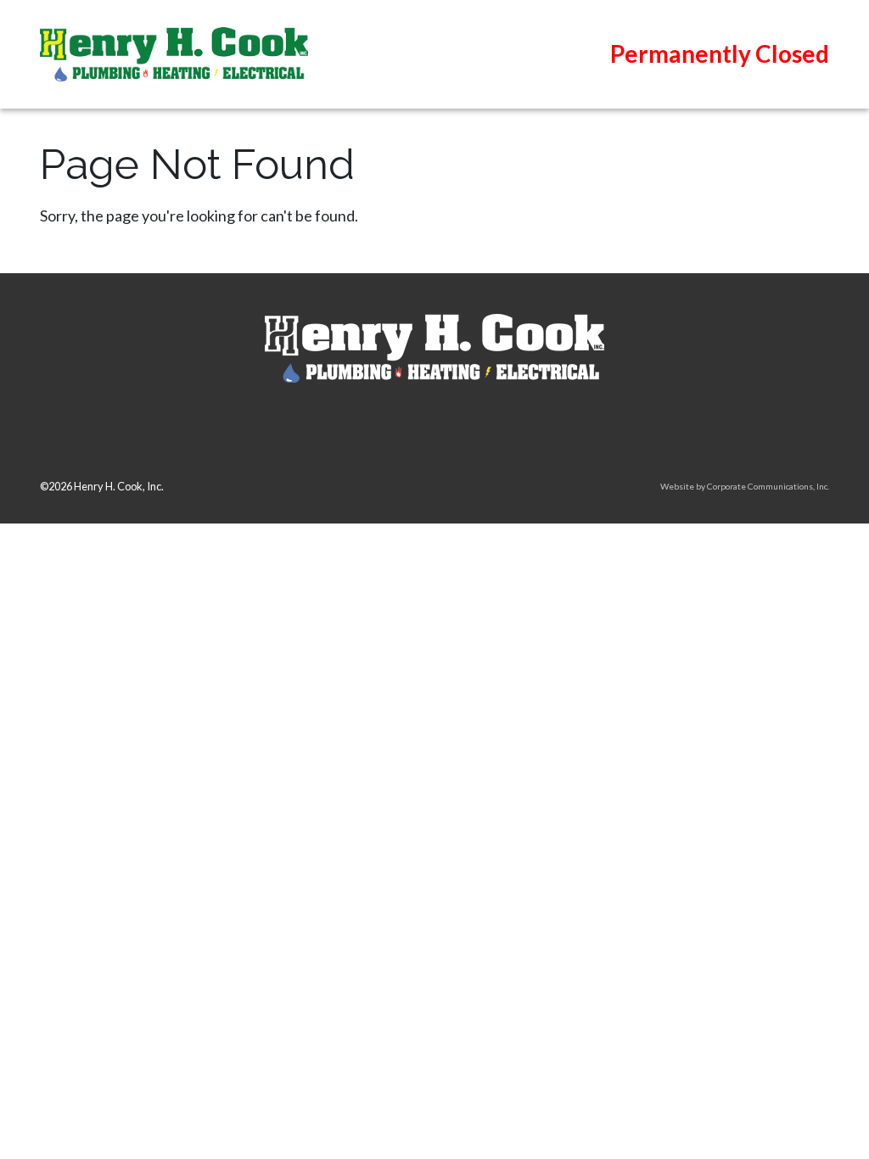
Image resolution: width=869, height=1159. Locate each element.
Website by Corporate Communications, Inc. (744, 486)
